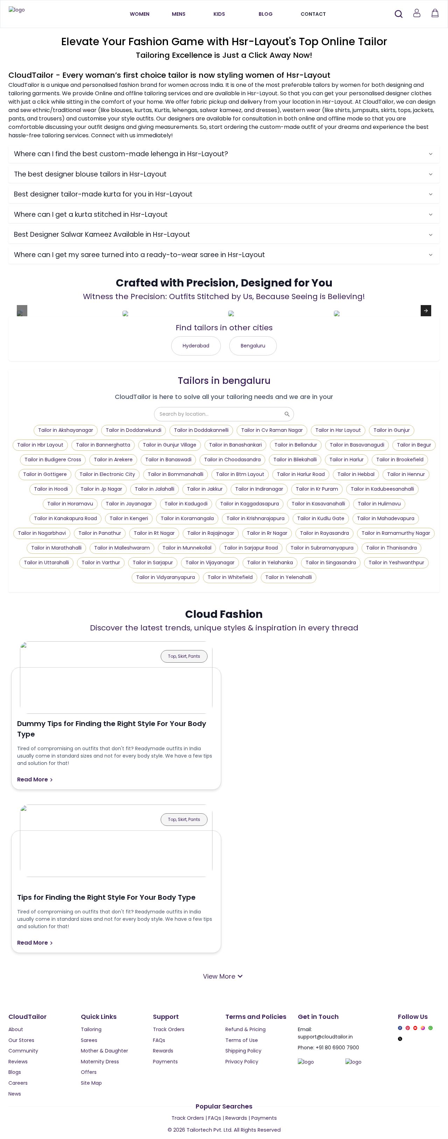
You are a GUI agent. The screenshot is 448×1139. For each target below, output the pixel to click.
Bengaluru (253, 345)
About (15, 1029)
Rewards (163, 1050)
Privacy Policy (241, 1061)
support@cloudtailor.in (325, 1036)
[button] (224, 154)
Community (23, 1050)
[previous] (22, 311)
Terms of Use (241, 1040)
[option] (65, 310)
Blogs (14, 1072)
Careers (18, 1082)
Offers (89, 1072)
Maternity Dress (100, 1061)
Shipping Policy (243, 1050)
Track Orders (168, 1029)
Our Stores (21, 1040)
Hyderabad (196, 345)
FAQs (159, 1040)
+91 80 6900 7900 (337, 1047)
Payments (165, 1061)
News (14, 1093)
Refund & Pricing (245, 1029)
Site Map (91, 1082)
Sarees (89, 1040)
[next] (426, 311)
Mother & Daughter (104, 1050)
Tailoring (91, 1029)
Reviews (18, 1061)
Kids (219, 14)
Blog (266, 14)
